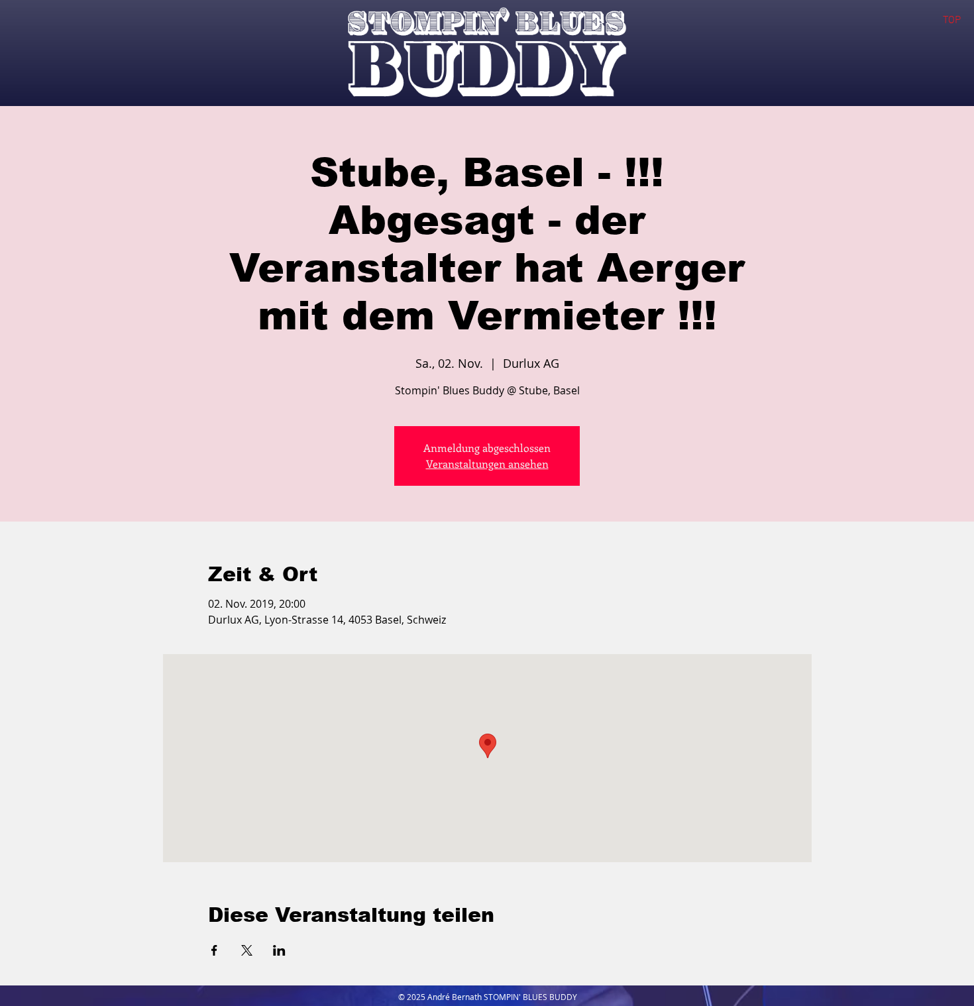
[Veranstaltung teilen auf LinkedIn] (279, 950)
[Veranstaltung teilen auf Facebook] (214, 950)
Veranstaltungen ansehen (487, 464)
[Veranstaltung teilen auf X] (247, 950)
